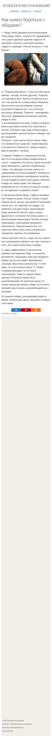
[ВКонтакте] (16, 310)
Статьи (37, 11)
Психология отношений (25, 5)
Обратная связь (7, 731)
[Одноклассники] (36, 310)
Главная (14, 11)
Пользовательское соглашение (21, 724)
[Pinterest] (26, 310)
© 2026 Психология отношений (13, 720)
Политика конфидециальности (13, 727)
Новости (26, 11)
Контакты (5, 724)
